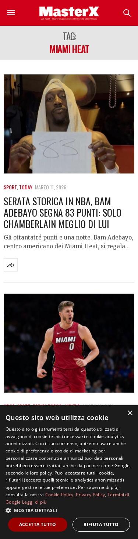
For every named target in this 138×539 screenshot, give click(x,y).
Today (25, 187)
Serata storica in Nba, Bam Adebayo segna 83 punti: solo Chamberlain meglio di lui (62, 212)
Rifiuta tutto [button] (101, 524)
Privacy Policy (90, 494)
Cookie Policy (59, 494)
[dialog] (69, 472)
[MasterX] (69, 13)
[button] (69, 510)
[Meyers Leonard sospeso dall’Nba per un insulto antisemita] (69, 343)
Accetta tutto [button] (37, 524)
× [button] (129, 413)
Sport (10, 187)
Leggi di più (34, 502)
